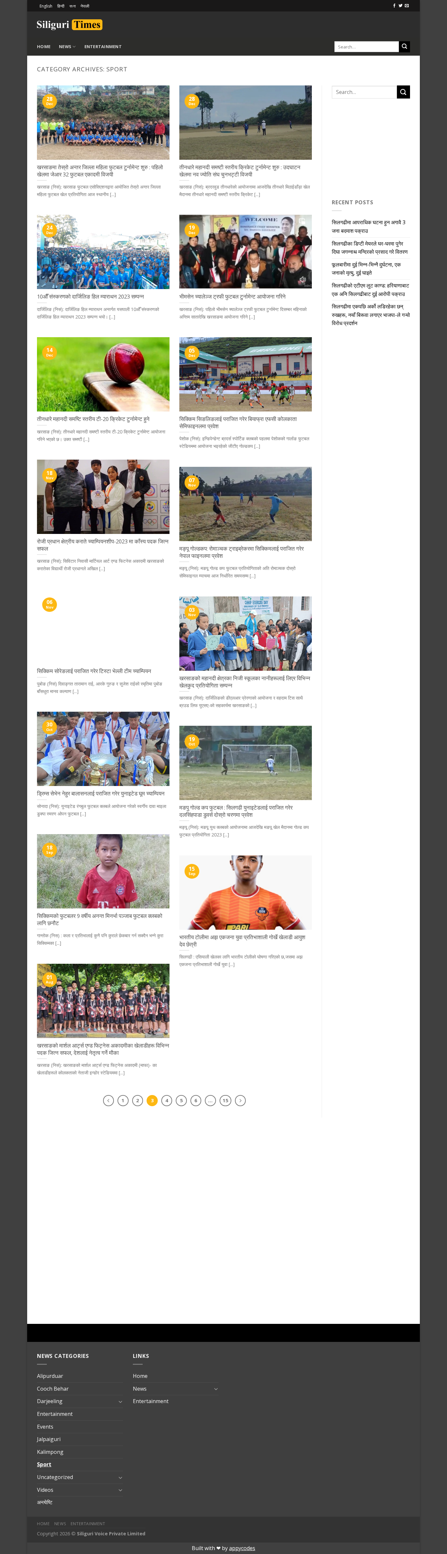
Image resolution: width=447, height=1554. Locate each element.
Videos (45, 1489)
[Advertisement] (333, 23)
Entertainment (103, 46)
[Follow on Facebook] (394, 6)
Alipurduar (50, 1376)
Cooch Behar (53, 1388)
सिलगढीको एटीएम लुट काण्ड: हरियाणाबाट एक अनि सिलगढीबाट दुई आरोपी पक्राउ (370, 290)
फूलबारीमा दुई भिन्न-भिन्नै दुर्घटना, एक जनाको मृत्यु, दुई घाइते (366, 269)
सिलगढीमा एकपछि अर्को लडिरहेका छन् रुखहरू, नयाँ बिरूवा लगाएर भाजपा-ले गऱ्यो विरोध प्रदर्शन (371, 315)
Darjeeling (50, 1401)
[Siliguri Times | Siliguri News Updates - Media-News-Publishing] (69, 24)
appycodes (242, 1548)
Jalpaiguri (49, 1439)
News (65, 46)
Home (43, 46)
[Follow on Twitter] (400, 6)
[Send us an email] (407, 6)
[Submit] (404, 46)
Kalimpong (50, 1451)
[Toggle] (120, 1401)
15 (225, 1100)
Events (45, 1426)
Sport (44, 1464)
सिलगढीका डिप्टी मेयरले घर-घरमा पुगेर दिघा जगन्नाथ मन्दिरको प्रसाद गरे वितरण (370, 248)
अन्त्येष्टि (44, 1502)
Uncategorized (55, 1477)
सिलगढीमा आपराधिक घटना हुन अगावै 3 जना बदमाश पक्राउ (368, 226)
